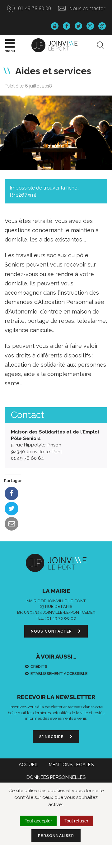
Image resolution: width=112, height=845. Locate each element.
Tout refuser (76, 820)
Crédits (38, 666)
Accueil (28, 764)
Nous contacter (86, 8)
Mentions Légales (71, 764)
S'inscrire (52, 737)
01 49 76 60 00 (34, 8)
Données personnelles (56, 777)
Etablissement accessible (58, 673)
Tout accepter (38, 820)
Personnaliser (56, 836)
